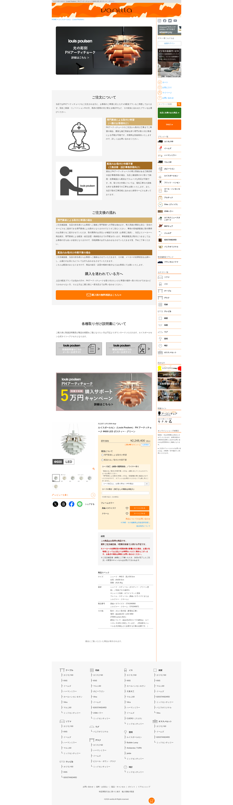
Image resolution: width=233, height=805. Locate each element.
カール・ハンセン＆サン (172, 190)
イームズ (167, 148)
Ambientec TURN (134, 748)
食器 (166, 325)
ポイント (131, 787)
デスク (166, 298)
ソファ (166, 277)
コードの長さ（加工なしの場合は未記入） (118, 489)
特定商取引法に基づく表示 (109, 792)
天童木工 (130, 691)
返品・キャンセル (118, 787)
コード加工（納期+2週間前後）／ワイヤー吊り (120, 466)
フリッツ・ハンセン (172, 183)
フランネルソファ (171, 262)
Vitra (65, 702)
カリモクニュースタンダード (172, 219)
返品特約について (143, 526)
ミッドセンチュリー (72, 713)
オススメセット (170, 352)
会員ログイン (169, 43)
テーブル (167, 291)
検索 (179, 104)
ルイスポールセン (171, 176)
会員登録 (145, 445)
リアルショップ (144, 787)
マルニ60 (167, 162)
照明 (166, 339)
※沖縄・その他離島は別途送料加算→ (135, 523)
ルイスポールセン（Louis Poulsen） (71, 19)
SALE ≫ (169, 125)
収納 (166, 304)
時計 (166, 346)
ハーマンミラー (170, 155)
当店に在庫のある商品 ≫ (169, 113)
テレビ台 (167, 311)
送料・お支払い (102, 787)
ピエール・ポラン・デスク (104, 761)
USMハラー (168, 211)
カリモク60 (168, 141)
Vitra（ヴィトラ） (171, 204)
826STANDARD (170, 240)
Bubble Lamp (132, 742)
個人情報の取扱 (128, 792)
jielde (129, 753)
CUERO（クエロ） (135, 718)
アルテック (168, 198)
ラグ (166, 332)
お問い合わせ (88, 787)
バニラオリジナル (171, 247)
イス (166, 284)
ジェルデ (167, 233)
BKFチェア (168, 226)
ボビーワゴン (169, 169)
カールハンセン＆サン (73, 697)
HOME (54, 19)
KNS (65, 680)
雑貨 (166, 318)
